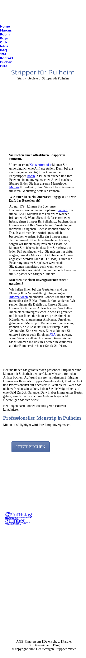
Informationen (18, 297)
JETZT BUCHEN (30, 446)
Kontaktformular (40, 164)
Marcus (14, 187)
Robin (31, 176)
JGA (52, 334)
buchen (62, 210)
